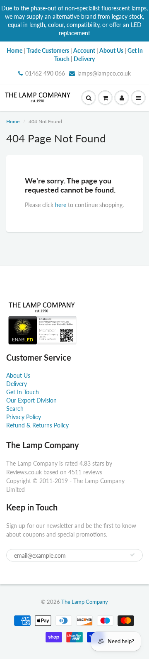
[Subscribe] (132, 554)
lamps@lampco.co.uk (104, 73)
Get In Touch (22, 391)
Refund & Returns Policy (37, 425)
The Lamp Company (84, 601)
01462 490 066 (45, 73)
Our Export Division (31, 400)
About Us (18, 375)
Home (12, 121)
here (60, 204)
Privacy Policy (23, 416)
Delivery (16, 383)
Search (15, 408)
